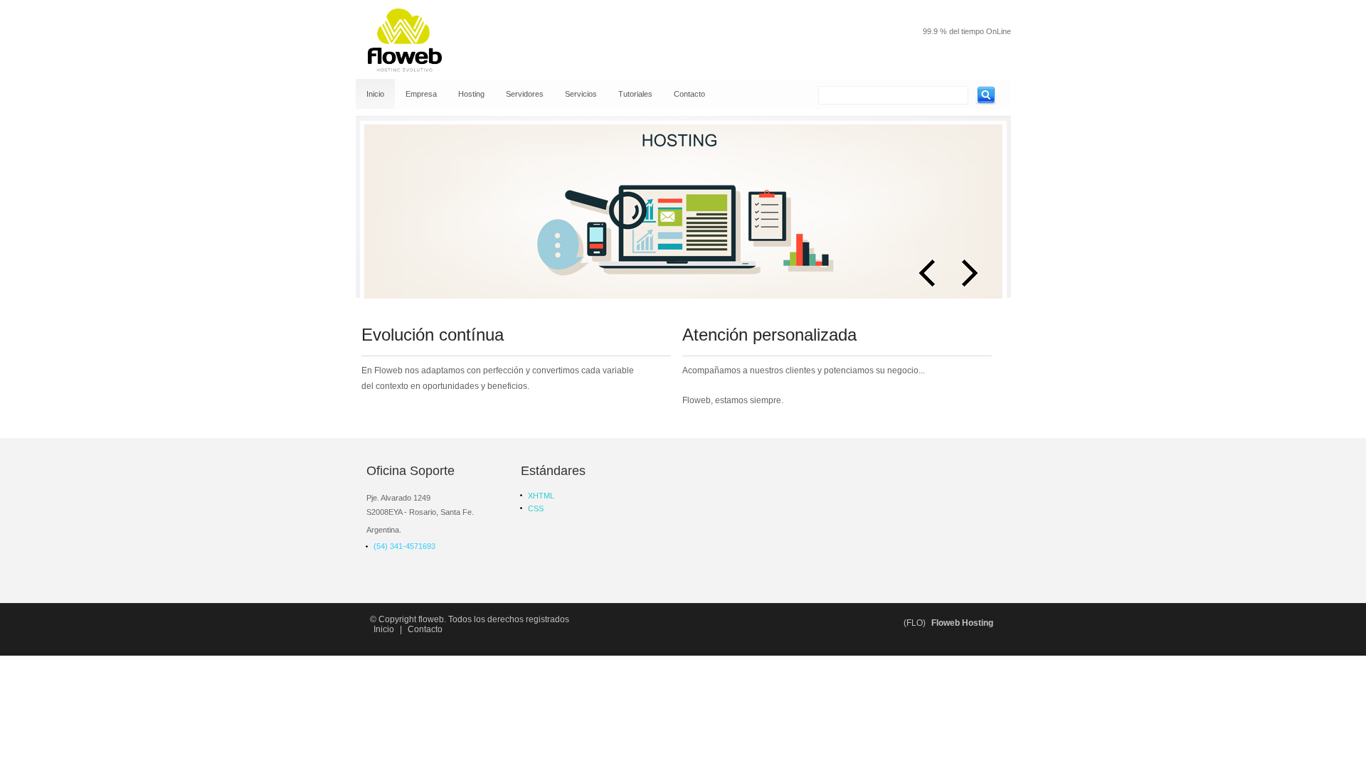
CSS (536, 508)
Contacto (425, 629)
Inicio (384, 629)
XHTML (541, 495)
